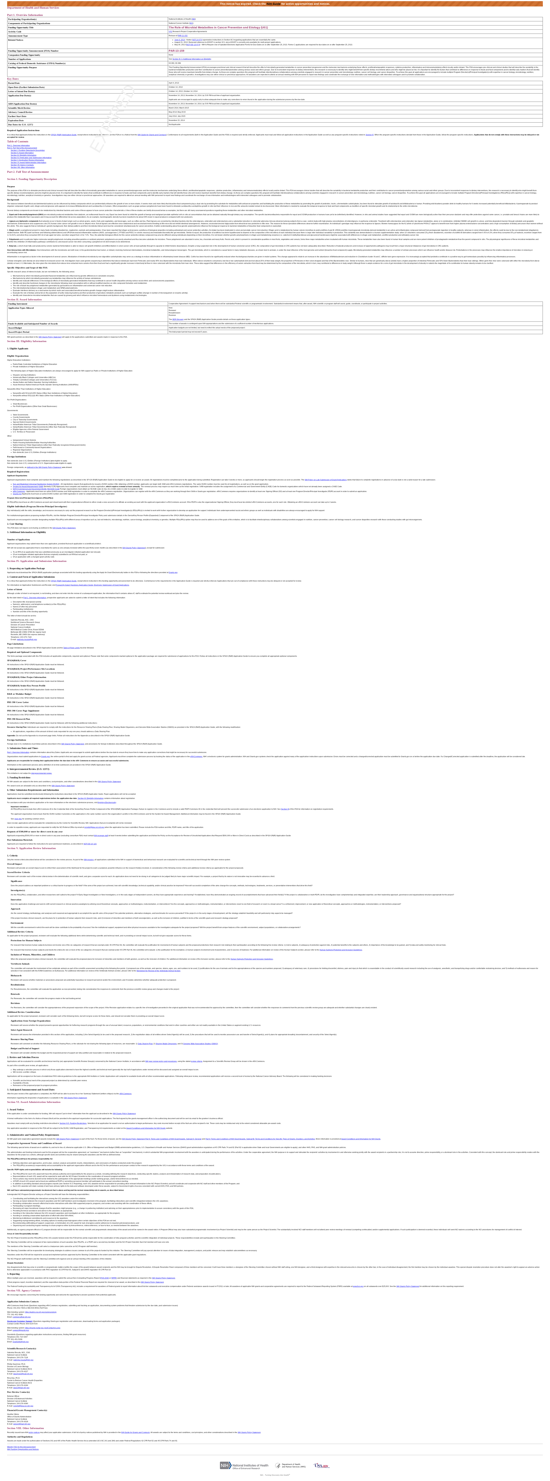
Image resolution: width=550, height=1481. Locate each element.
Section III (285, 809)
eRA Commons (196, 757)
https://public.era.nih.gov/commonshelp (40, 1312)
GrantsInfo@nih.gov (21, 1342)
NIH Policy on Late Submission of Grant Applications (326, 480)
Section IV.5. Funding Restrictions (73, 1123)
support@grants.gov (21, 1330)
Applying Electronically (107, 803)
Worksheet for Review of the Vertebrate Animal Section (158, 971)
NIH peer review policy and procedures (161, 1061)
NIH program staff (101, 836)
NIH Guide (274, 3)
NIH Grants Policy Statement (109, 782)
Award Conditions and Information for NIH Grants (146, 1128)
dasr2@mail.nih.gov (21, 1388)
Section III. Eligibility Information (90, 798)
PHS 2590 (105, 1278)
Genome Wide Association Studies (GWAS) (200, 1044)
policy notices (34, 1432)
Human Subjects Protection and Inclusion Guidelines (341, 950)
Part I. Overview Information (18, 752)
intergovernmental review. (41, 773)
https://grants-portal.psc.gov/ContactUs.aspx (42, 1328)
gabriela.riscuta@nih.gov (23, 1360)
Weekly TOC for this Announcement (21, 1447)
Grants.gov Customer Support (19, 1321)
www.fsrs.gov (358, 1286)
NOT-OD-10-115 (90, 844)
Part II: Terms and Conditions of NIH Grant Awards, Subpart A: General (161, 1139)
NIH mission (89, 860)
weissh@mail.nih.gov (22, 1424)
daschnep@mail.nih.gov (23, 1374)
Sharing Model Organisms (166, 1044)
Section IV (370, 135)
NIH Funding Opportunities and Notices (23, 1449)
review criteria (196, 1061)
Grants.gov (45, 757)
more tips (18, 819)
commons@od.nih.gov (22, 1317)
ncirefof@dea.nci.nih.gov (94, 827)
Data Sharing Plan (145, 1044)
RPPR (113, 1278)
